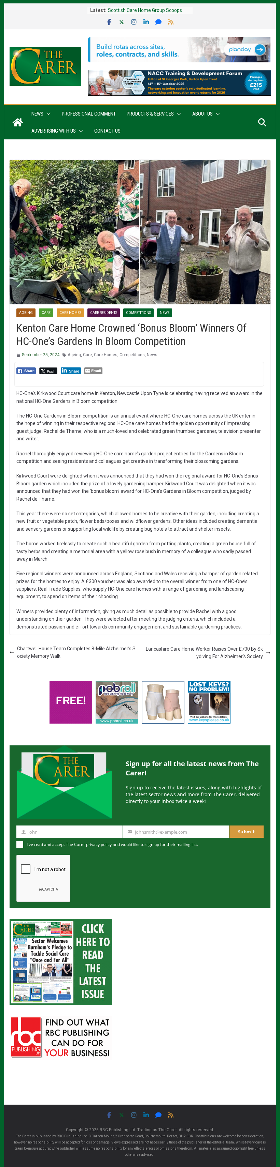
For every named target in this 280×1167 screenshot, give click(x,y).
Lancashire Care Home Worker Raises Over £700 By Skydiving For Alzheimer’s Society (204, 652)
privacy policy (99, 844)
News (37, 114)
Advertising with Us (53, 131)
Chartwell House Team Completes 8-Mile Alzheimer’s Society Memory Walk (76, 652)
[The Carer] (18, 122)
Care (46, 313)
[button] (47, 114)
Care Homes (70, 313)
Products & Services (150, 114)
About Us (202, 114)
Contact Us (107, 131)
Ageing (26, 313)
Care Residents (103, 313)
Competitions (138, 313)
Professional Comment (89, 114)
